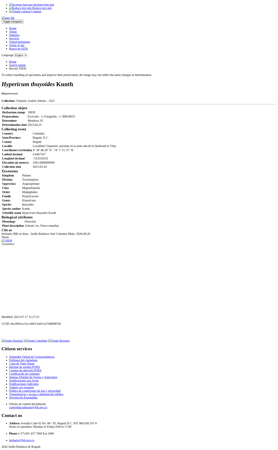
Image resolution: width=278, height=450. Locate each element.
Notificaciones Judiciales (24, 384)
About (13, 31)
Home (12, 28)
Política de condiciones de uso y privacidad (35, 390)
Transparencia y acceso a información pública (36, 394)
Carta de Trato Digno (21, 363)
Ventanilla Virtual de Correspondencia (31, 356)
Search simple (17, 65)
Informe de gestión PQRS (24, 367)
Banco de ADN (18, 48)
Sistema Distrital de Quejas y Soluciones (33, 377)
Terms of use (16, 45)
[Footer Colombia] (35, 340)
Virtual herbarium (19, 41)
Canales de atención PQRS (25, 370)
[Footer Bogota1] (12, 340)
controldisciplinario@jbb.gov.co (28, 407)
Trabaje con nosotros (21, 387)
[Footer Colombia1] (59, 340)
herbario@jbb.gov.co (21, 440)
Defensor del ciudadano (23, 360)
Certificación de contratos (24, 373)
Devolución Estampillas (23, 397)
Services (14, 38)
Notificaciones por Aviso (24, 380)
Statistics (14, 35)
